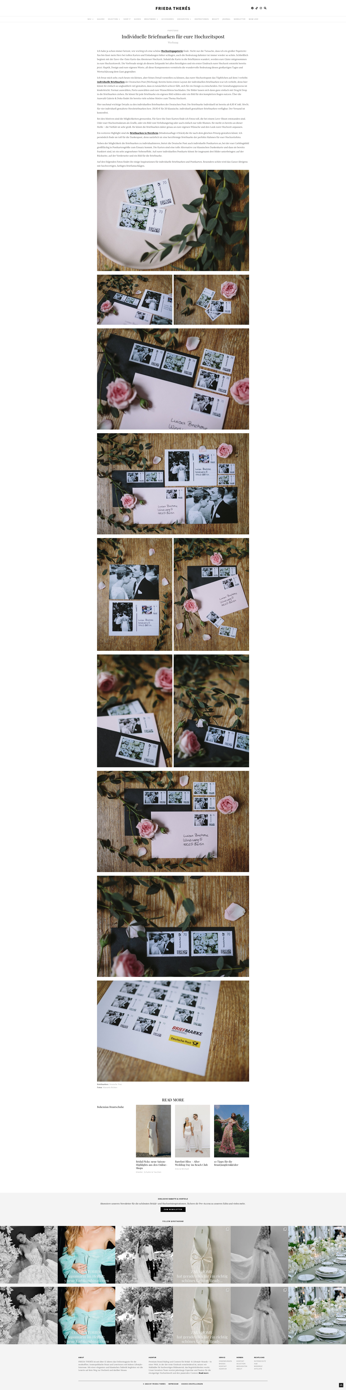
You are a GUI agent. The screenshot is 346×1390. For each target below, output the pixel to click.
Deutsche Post (115, 1084)
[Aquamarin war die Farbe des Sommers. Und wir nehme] (86, 1255)
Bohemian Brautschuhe (110, 1107)
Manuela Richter (110, 1087)
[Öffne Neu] (93, 19)
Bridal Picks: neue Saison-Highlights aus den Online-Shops (151, 1165)
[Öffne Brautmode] (157, 19)
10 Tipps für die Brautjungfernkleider (226, 1163)
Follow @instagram (173, 1221)
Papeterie (173, 30)
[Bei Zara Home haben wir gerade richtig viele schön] (202, 1255)
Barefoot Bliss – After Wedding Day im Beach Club (191, 1163)
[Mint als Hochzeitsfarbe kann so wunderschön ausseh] (317, 1255)
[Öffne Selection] (119, 19)
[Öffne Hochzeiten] (190, 19)
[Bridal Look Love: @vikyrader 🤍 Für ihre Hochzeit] (29, 1255)
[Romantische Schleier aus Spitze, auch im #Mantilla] (259, 1255)
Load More (173, 1186)
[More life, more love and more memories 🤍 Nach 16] (144, 1255)
